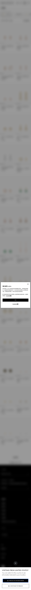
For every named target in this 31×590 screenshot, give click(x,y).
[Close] (16, 563)
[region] (15, 295)
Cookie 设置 (15, 304)
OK (15, 300)
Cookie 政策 (8, 295)
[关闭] (28, 284)
